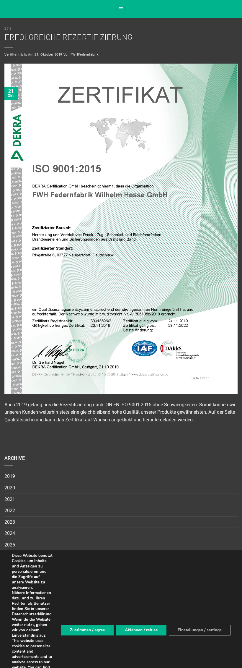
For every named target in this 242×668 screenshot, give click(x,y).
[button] (121, 8)
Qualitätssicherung (24, 420)
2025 (9, 545)
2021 (9, 499)
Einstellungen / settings (200, 630)
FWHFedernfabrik (85, 54)
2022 (9, 510)
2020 (9, 488)
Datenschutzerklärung (32, 614)
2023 (9, 522)
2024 (9, 533)
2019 (8, 28)
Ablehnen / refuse (141, 630)
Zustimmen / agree (87, 630)
